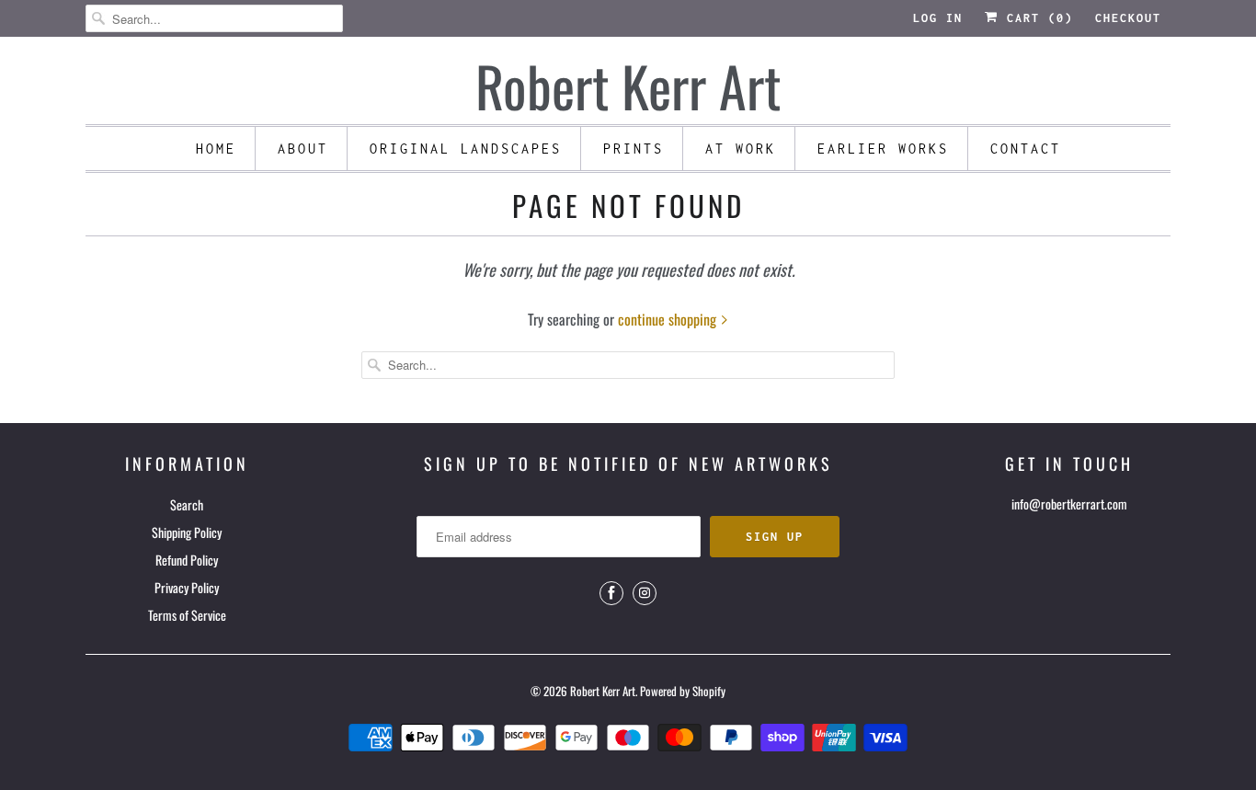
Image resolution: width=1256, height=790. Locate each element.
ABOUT (303, 148)
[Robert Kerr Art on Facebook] (611, 593)
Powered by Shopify (682, 690)
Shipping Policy (187, 532)
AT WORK (740, 148)
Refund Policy (186, 559)
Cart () (1036, 18)
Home (216, 148)
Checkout (1128, 18)
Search (186, 504)
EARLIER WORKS (883, 148)
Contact (1025, 148)
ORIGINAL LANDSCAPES (466, 148)
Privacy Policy (186, 587)
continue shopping (669, 319)
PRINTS (633, 148)
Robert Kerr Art (602, 690)
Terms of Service (187, 614)
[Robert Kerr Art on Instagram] (645, 593)
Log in (938, 18)
